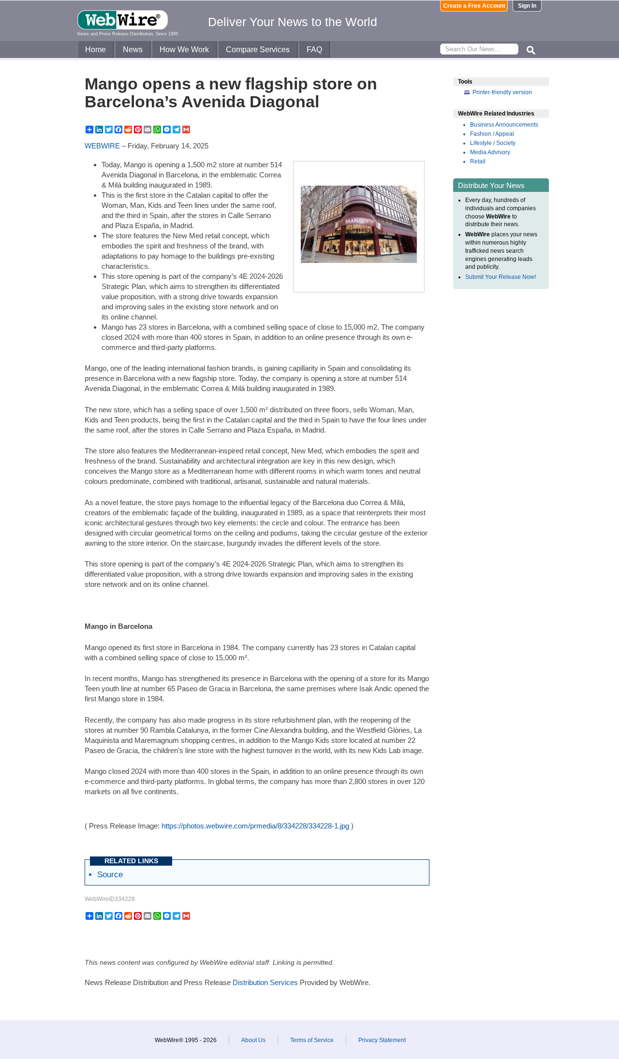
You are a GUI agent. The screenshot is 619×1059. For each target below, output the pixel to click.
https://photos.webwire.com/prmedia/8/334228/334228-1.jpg (255, 826)
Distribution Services (265, 982)
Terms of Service (312, 1040)
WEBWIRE (102, 146)
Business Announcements (504, 124)
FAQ (314, 49)
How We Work (184, 49)
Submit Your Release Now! (500, 277)
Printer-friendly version (502, 92)
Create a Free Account (474, 5)
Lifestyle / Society (493, 143)
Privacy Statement (382, 1040)
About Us (253, 1040)
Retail (478, 161)
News (133, 49)
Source (110, 874)
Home (95, 49)
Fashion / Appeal (492, 134)
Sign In (527, 5)
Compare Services (258, 49)
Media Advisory (490, 152)
